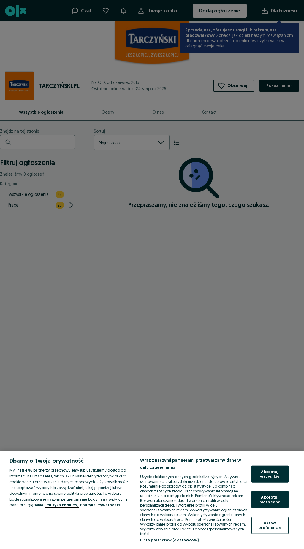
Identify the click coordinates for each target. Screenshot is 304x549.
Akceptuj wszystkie (269, 474)
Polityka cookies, (62, 504)
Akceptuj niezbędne (269, 499)
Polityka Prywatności (100, 504)
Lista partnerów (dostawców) (169, 539)
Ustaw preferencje (269, 525)
